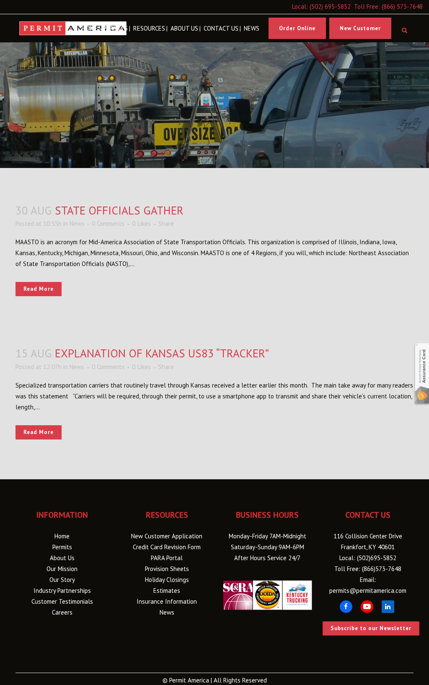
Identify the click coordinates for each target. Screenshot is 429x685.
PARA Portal (167, 558)
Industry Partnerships (62, 591)
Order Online (297, 28)
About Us (62, 558)
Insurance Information (167, 601)
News (77, 223)
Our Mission (62, 569)
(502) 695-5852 (330, 6)
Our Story (62, 580)
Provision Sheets (167, 569)
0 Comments (108, 223)
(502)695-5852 (376, 558)
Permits (62, 547)
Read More (38, 288)
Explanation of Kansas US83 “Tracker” (162, 353)
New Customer (360, 28)
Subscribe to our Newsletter (371, 628)
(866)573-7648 (381, 569)
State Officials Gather (119, 210)
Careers (62, 612)
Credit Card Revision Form (167, 547)
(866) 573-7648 (402, 6)
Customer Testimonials (62, 601)
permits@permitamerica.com (367, 591)
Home (62, 536)
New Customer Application (166, 536)
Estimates (166, 591)
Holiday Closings (167, 580)
